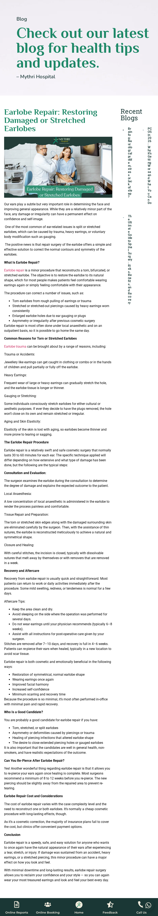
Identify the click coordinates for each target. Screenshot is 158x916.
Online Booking (48, 912)
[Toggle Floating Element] (148, 905)
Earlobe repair (14, 270)
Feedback (110, 912)
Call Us (141, 912)
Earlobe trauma (15, 346)
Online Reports (16, 912)
